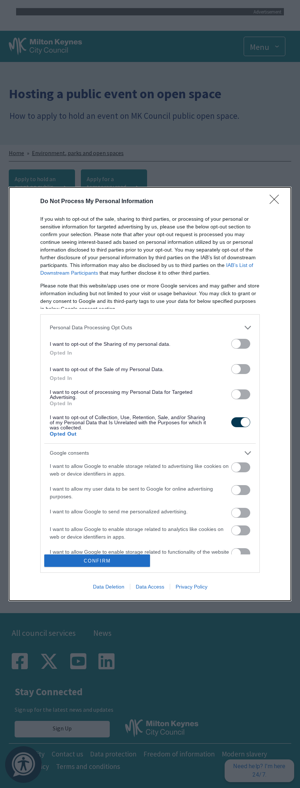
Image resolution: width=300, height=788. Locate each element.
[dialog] (150, 394)
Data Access (150, 587)
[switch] (240, 344)
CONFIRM (97, 561)
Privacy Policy (191, 587)
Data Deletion (108, 587)
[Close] (277, 202)
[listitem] (150, 327)
